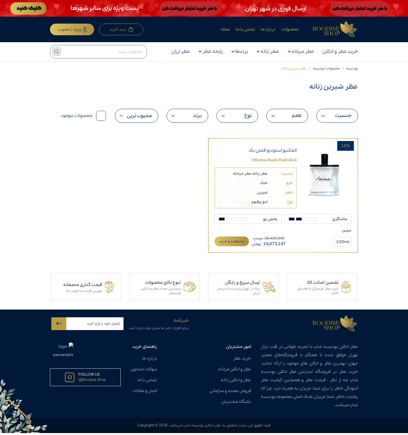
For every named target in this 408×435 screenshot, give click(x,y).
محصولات (290, 29)
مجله (225, 29)
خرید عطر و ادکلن (340, 51)
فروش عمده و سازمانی (230, 391)
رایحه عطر (212, 51)
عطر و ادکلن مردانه (234, 369)
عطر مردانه (302, 51)
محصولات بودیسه (326, 68)
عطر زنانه (269, 51)
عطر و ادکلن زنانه (236, 380)
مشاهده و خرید (232, 241)
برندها (241, 51)
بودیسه (352, 68)
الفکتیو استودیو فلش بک (273, 150)
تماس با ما (245, 29)
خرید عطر (242, 358)
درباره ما (268, 29)
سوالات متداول (143, 369)
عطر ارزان (181, 51)
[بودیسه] (335, 29)
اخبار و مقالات (145, 391)
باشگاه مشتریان (236, 402)
